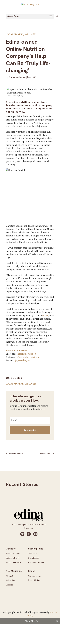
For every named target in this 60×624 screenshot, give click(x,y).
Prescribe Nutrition (16, 350)
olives (45, 315)
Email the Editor (13, 562)
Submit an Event (13, 553)
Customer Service (36, 562)
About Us (10, 575)
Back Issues (33, 557)
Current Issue (34, 575)
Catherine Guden (17, 77)
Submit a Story (12, 557)
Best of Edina (34, 580)
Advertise (10, 580)
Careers (9, 584)
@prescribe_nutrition (28, 357)
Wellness (31, 34)
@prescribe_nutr (23, 360)
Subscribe (32, 553)
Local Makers (14, 34)
